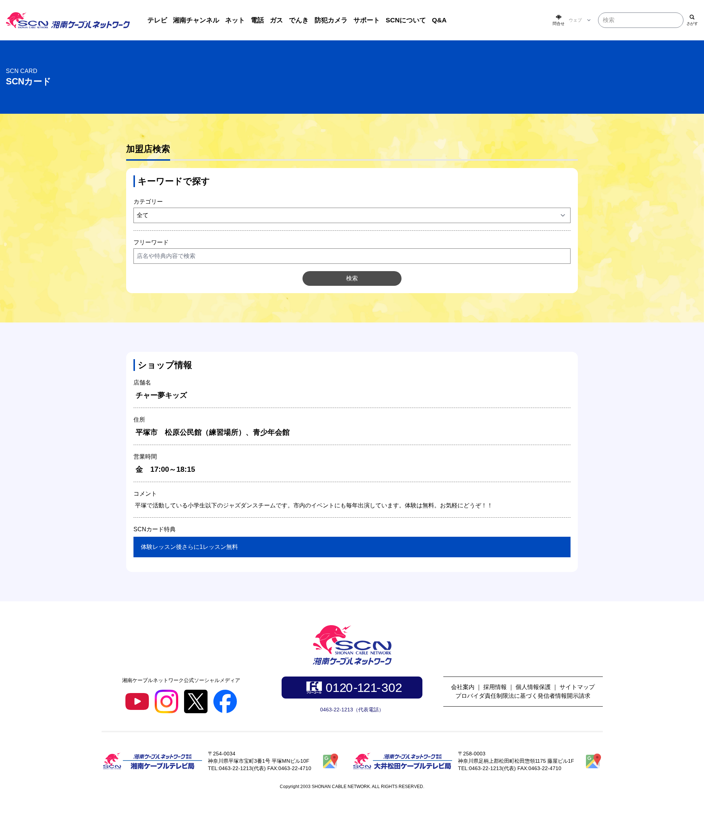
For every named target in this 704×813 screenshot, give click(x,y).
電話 (257, 20)
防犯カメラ (331, 20)
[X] (196, 701)
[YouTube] (137, 701)
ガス (276, 20)
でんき (299, 20)
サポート (366, 20)
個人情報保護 (533, 687)
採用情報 (495, 687)
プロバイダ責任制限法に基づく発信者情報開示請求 (522, 696)
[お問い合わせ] (558, 20)
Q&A (439, 20)
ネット (235, 20)
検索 (352, 278)
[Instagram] (166, 701)
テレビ (157, 20)
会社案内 (462, 687)
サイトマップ (577, 687)
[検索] (692, 20)
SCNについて (406, 20)
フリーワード (151, 242)
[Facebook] (225, 701)
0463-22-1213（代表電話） (352, 709)
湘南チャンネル (196, 20)
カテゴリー (148, 201)
